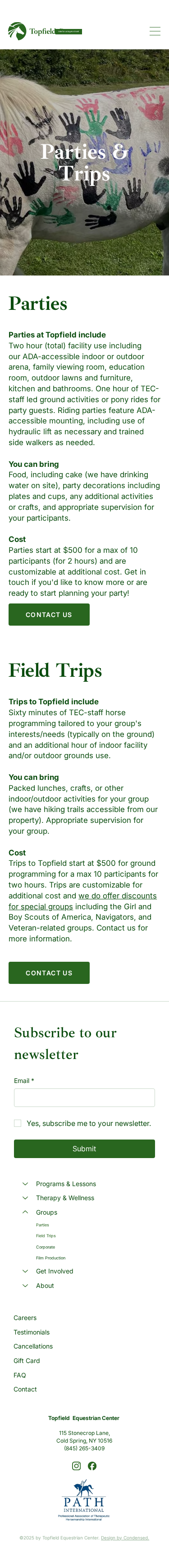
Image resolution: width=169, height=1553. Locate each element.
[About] (25, 1285)
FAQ (20, 1375)
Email (24, 1080)
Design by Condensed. (125, 1537)
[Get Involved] (25, 1271)
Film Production (50, 1257)
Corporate (45, 1246)
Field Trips (46, 1235)
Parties (42, 1224)
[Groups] (25, 1212)
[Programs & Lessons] (25, 1184)
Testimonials (32, 1332)
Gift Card (27, 1360)
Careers (25, 1317)
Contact (25, 1389)
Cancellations (33, 1346)
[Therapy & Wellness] (25, 1198)
